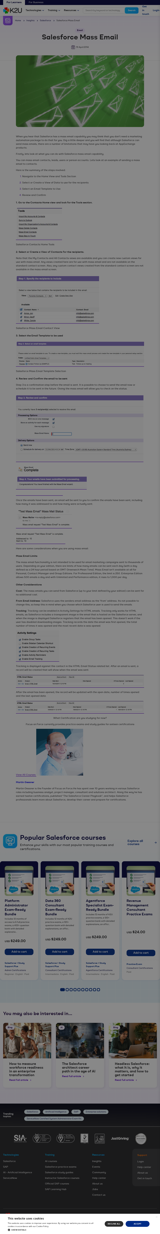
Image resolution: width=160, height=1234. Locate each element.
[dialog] (80, 1224)
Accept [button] (137, 1223)
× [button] (156, 1217)
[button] (54, 1230)
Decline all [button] (114, 1223)
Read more (55, 1226)
